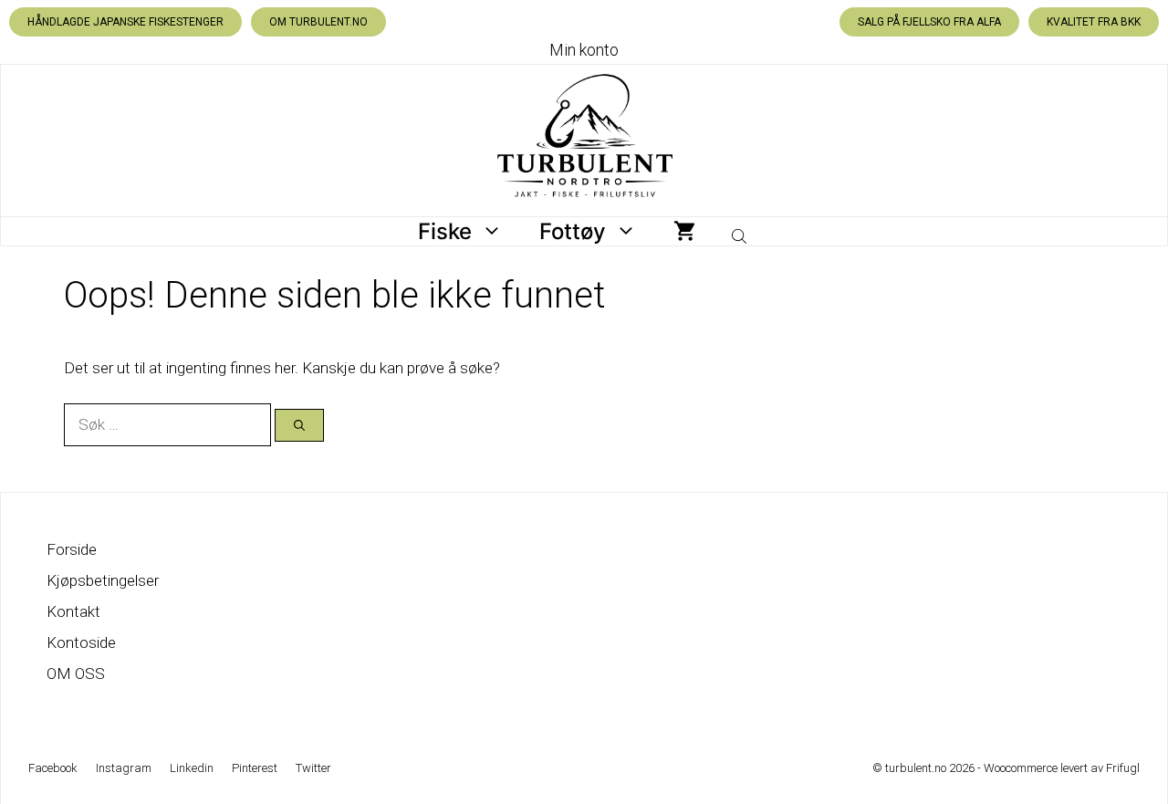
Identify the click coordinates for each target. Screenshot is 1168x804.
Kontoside (81, 642)
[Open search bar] (741, 232)
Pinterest (254, 768)
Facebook (53, 768)
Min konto (584, 49)
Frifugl (1123, 768)
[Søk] (299, 425)
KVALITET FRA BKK (1094, 22)
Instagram (123, 768)
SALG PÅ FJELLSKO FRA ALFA (929, 22)
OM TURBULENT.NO (318, 22)
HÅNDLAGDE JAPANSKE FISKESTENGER (125, 22)
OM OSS (76, 673)
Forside (72, 549)
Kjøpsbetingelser (103, 580)
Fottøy (572, 231)
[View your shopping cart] (684, 231)
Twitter (313, 768)
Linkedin (192, 768)
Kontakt (73, 611)
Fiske (445, 231)
